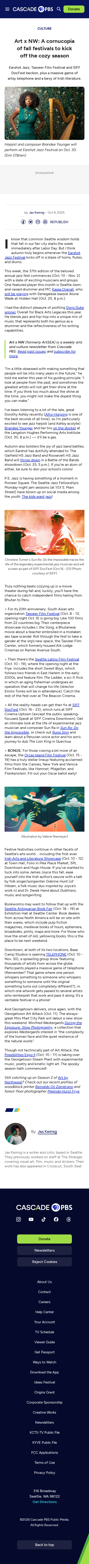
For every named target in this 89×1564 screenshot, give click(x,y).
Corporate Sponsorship (45, 1402)
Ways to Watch (44, 1362)
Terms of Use (44, 1463)
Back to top (44, 1545)
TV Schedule (44, 1332)
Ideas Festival (44, 1382)
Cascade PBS (40, 1520)
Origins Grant (44, 1392)
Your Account (44, 1322)
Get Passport (44, 1352)
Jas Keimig (36, 213)
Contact (44, 1292)
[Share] (23, 222)
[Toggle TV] (82, 25)
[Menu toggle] (7, 9)
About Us (44, 1282)
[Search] (59, 9)
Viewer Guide (44, 1342)
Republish (59, 222)
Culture (44, 29)
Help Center (44, 1312)
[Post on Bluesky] (30, 222)
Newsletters (44, 1250)
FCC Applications (44, 1453)
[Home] (44, 1207)
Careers (44, 1302)
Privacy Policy (44, 1473)
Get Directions (45, 1502)
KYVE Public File (44, 1443)
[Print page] (45, 222)
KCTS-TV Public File (45, 1432)
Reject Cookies (44, 1262)
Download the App (44, 1372)
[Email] (38, 222)
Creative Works (44, 1412)
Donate (74, 9)
